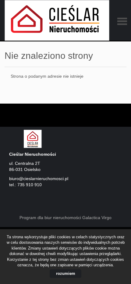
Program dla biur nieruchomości (50, 217)
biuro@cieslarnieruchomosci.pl (38, 178)
